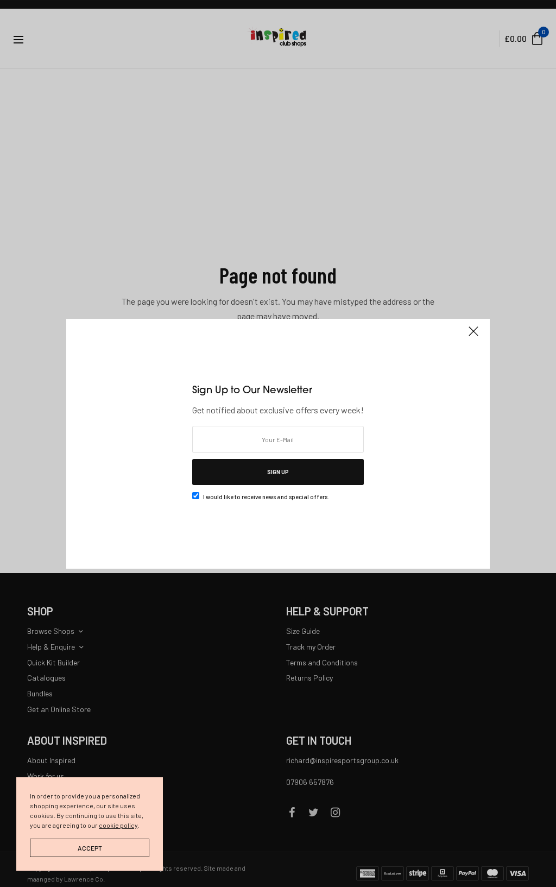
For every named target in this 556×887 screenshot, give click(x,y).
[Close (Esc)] (473, 336)
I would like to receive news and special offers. (266, 496)
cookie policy (118, 825)
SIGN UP (278, 471)
